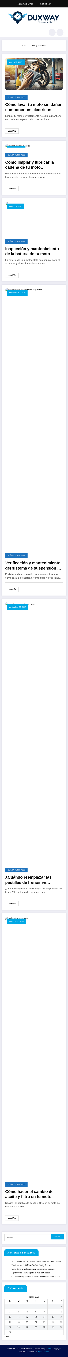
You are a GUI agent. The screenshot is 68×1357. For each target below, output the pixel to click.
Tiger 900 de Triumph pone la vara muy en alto (31, 1273)
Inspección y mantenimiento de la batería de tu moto (32, 251)
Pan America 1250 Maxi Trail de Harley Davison (32, 1265)
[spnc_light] (59, 32)
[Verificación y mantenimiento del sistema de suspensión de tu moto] (34, 418)
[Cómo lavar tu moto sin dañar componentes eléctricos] (34, 73)
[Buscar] (52, 32)
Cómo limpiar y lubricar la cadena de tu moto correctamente (29, 165)
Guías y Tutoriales (16, 97)
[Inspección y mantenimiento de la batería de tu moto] (34, 218)
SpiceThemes (43, 1352)
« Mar (6, 1337)
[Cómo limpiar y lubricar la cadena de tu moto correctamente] (17, 145)
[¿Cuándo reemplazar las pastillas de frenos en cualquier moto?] (34, 732)
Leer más (12, 131)
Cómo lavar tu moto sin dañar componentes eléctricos (33, 107)
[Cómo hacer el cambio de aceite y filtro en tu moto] (34, 1046)
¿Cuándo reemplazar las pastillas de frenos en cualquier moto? (28, 880)
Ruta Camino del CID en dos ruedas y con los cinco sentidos (37, 1261)
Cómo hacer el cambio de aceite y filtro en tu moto (29, 1194)
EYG (50, 1349)
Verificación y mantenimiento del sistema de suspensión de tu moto (33, 566)
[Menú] (6, 32)
